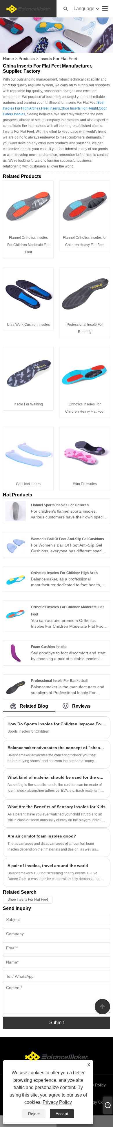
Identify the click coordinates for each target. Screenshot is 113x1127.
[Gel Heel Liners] (28, 451)
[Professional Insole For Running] (85, 292)
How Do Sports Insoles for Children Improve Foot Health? (56, 724)
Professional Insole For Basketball (59, 681)
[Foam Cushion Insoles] (15, 652)
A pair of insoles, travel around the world (48, 865)
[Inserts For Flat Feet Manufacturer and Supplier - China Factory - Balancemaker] (28, 8)
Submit (56, 1022)
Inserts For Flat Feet (58, 58)
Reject (34, 1113)
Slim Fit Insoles (85, 484)
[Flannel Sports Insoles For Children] (15, 511)
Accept (62, 1113)
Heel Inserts (50, 108)
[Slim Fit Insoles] (85, 451)
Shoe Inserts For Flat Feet (28, 899)
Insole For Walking (28, 404)
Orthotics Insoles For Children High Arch (64, 573)
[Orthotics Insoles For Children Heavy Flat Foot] (85, 371)
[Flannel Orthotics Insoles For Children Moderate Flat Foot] (28, 205)
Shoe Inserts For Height (79, 108)
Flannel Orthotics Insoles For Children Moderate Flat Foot (28, 245)
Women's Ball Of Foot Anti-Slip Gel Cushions (67, 539)
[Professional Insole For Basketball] (15, 686)
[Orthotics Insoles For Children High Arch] (15, 578)
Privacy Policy (57, 1102)
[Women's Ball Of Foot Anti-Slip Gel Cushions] (15, 544)
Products (27, 58)
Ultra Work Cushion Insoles (28, 325)
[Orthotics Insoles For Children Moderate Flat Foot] (15, 613)
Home (8, 58)
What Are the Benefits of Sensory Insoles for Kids (56, 806)
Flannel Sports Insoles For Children (60, 505)
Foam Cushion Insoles (49, 647)
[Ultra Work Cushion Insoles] (28, 292)
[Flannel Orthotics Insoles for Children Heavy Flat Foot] (85, 205)
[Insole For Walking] (28, 371)
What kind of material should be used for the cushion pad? (56, 777)
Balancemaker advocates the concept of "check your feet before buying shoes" (56, 747)
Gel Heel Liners (28, 484)
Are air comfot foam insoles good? (42, 836)
